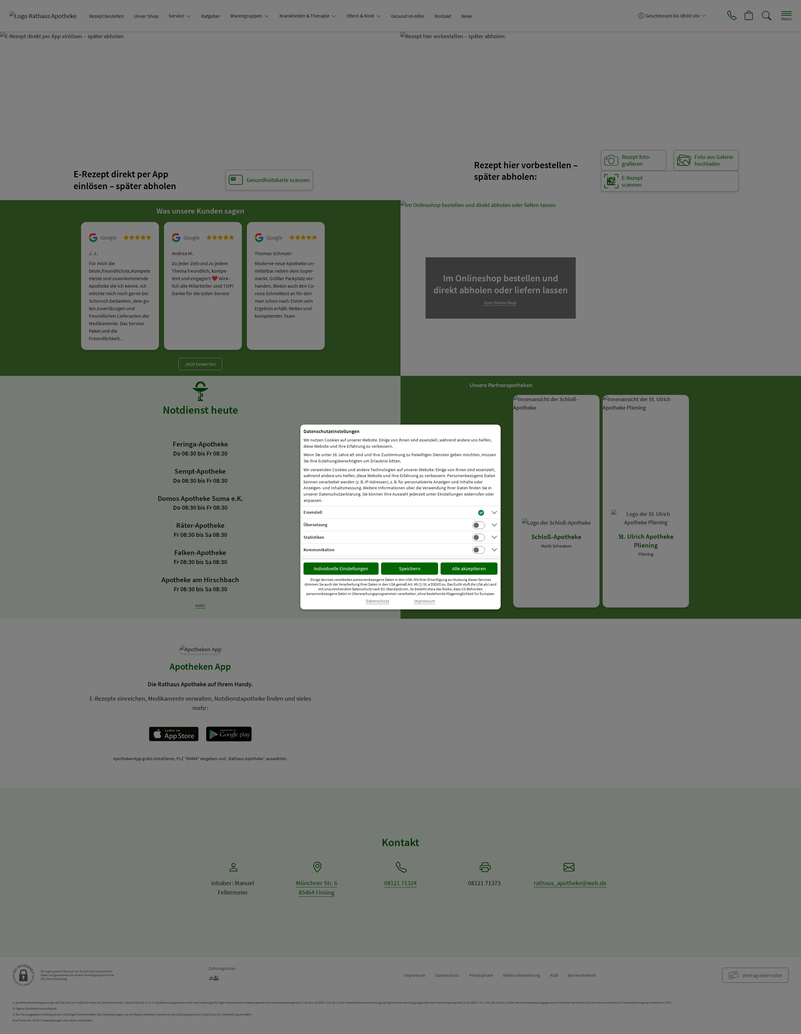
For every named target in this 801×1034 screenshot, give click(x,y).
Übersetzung (315, 524)
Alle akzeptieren (469, 568)
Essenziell (313, 512)
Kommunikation (319, 549)
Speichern (410, 568)
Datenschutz (377, 601)
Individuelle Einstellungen (341, 568)
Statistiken (314, 537)
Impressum (424, 601)
